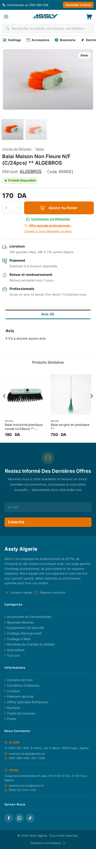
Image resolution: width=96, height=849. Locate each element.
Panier (11, 719)
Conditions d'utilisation (23, 685)
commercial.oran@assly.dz (26, 785)
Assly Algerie (38, 835)
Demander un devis (78, 5)
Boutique (13, 708)
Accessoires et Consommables (29, 617)
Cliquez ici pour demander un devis (48, 228)
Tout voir (13, 655)
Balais (84, 55)
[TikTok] (30, 818)
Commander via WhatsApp (50, 219)
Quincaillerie (16, 650)
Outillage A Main (19, 639)
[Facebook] (8, 818)
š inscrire (16, 522)
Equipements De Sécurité (25, 628)
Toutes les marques (21, 713)
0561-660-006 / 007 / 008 (27, 758)
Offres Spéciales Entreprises (27, 702)
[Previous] (10, 79)
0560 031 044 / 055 (22, 790)
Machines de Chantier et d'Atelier (31, 644)
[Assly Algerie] (45, 16)
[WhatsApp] (19, 818)
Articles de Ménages (16, 149)
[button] (6, 16)
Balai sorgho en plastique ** (70, 427)
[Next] (85, 79)
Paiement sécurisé (20, 696)
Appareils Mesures (20, 622)
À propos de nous (20, 680)
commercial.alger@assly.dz (27, 753)
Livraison (13, 691)
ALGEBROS (31, 171)
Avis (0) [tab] (47, 314)
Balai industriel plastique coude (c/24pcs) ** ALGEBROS (24, 427)
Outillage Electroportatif (24, 633)
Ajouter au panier (62, 208)
